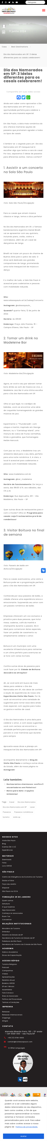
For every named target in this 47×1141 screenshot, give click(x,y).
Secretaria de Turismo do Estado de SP (18, 938)
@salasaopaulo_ (23, 305)
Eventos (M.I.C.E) (9, 847)
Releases (6, 1012)
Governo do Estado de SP (12, 935)
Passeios (7, 812)
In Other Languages (16, 1048)
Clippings (6, 1018)
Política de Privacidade (12, 999)
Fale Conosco (7, 993)
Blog (4, 844)
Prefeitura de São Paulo (11, 941)
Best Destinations (19, 47)
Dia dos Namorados (27, 802)
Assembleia (7, 990)
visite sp (16, 817)
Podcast (5, 967)
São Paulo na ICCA (10, 891)
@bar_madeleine (24, 479)
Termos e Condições (10, 1002)
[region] (23, 1119)
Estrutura (6, 904)
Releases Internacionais (12, 1015)
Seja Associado (8, 910)
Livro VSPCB (7, 866)
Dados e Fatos (8, 881)
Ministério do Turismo (11, 929)
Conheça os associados (12, 913)
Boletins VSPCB (8, 983)
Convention (7, 920)
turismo (6, 817)
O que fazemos (8, 907)
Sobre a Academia (10, 952)
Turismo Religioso (9, 964)
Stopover (5, 888)
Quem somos (7, 901)
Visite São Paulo (8, 841)
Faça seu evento (9, 884)
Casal (11, 802)
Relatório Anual (8, 980)
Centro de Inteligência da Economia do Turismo (22, 877)
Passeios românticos (23, 812)
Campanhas (7, 971)
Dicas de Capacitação (12, 955)
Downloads (6, 860)
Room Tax (6, 916)
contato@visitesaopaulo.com (20, 1042)
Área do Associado (10, 996)
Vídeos (5, 974)
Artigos (5, 1021)
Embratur (6, 932)
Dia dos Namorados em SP (15, 807)
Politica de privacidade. (27, 1127)
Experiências (7, 850)
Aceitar (23, 1136)
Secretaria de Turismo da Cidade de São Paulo (22, 944)
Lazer (32, 807)
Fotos (4, 863)
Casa (4, 47)
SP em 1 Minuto (8, 986)
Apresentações (8, 977)
